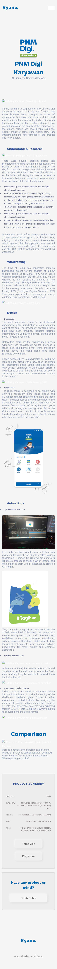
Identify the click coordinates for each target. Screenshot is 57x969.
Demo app (28, 843)
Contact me (28, 898)
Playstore (28, 856)
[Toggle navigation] (51, 8)
